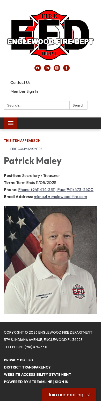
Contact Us (20, 82)
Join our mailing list (69, 394)
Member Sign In (24, 91)
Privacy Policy (19, 360)
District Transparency (27, 367)
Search (78, 105)
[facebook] (66, 69)
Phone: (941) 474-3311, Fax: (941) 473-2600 (55, 189)
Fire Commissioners (26, 149)
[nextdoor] (37, 69)
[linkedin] (47, 69)
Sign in (61, 381)
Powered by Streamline (28, 381)
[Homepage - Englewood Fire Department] (50, 35)
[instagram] (57, 69)
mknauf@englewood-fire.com (60, 196)
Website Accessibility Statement (37, 374)
